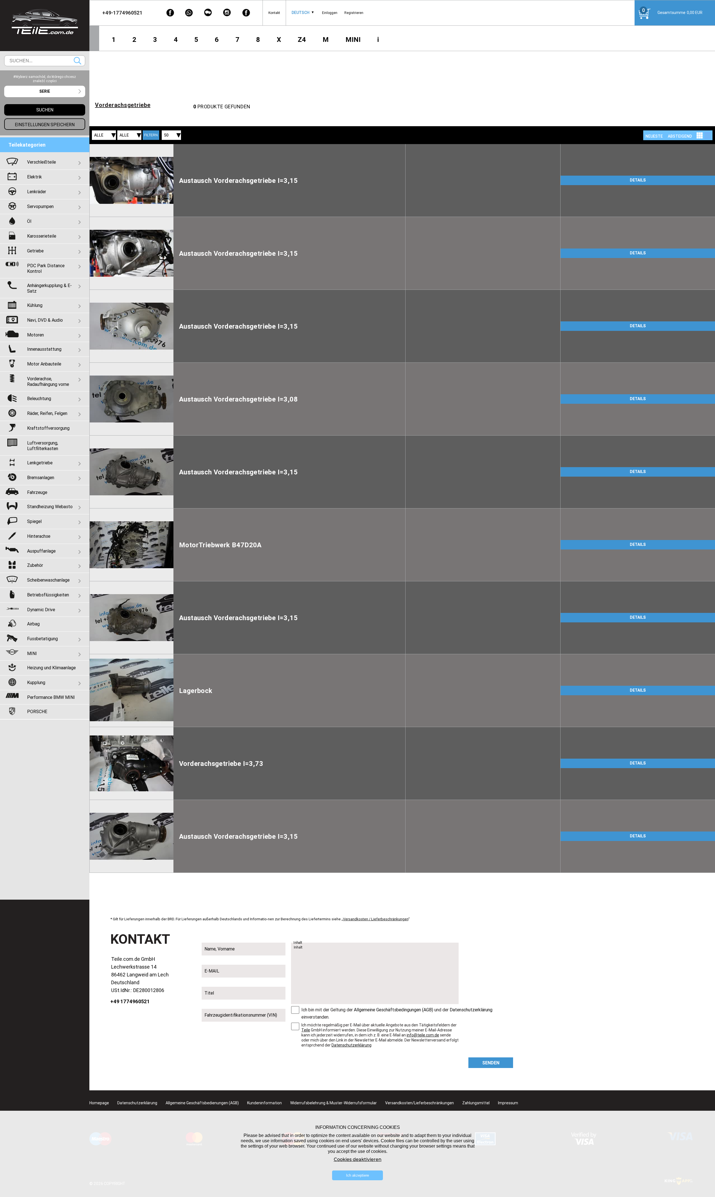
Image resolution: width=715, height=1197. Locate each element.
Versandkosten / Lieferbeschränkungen (375, 919)
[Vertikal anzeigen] (700, 135)
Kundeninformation (264, 1102)
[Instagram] (227, 13)
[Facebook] (170, 13)
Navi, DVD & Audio (45, 320)
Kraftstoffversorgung (48, 428)
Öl (29, 221)
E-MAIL (211, 971)
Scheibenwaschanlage (48, 580)
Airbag (33, 624)
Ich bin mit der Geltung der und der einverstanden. (396, 1013)
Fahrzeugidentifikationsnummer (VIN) (240, 1015)
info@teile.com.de (423, 1035)
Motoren (35, 335)
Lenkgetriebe (40, 462)
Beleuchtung (39, 398)
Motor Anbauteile (44, 364)
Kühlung (34, 305)
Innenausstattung (44, 349)
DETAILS (638, 180)
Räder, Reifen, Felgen (47, 413)
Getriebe (35, 251)
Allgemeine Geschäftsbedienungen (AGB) (202, 1102)
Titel (209, 993)
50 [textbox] (166, 135)
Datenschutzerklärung (471, 1009)
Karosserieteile (41, 236)
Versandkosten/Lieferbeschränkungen (419, 1102)
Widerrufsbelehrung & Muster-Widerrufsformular (333, 1102)
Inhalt (298, 942)
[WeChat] (208, 13)
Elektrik (34, 177)
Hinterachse (38, 536)
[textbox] (44, 91)
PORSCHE (37, 711)
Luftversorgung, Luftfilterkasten (42, 445)
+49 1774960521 (130, 1001)
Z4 (302, 39)
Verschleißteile (41, 162)
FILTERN (151, 135)
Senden (490, 1062)
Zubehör (35, 565)
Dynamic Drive (41, 609)
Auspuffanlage (41, 551)
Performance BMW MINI (51, 697)
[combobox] (300, 13)
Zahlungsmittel (476, 1102)
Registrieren (353, 13)
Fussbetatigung (42, 638)
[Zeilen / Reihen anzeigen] (707, 135)
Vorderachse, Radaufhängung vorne (48, 381)
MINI (353, 39)
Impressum (508, 1102)
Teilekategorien (27, 145)
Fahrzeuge (37, 492)
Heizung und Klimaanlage (51, 667)
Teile (305, 1030)
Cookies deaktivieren (358, 1159)
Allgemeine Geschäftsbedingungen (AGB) (393, 1009)
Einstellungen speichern (45, 124)
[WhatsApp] (189, 13)
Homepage (99, 1102)
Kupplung (36, 682)
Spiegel (34, 521)
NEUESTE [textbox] (654, 136)
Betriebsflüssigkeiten (48, 595)
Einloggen (329, 13)
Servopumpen (40, 206)
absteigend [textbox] (680, 136)
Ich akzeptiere (357, 1175)
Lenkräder (36, 191)
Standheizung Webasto (50, 506)
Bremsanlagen (40, 477)
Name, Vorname (219, 949)
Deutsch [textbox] (300, 12)
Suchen (77, 60)
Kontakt (274, 13)
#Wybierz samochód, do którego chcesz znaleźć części (44, 79)
